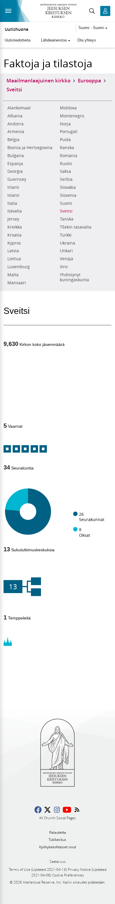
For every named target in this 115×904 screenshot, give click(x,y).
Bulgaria (15, 156)
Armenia (15, 132)
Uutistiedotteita (17, 40)
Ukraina (67, 243)
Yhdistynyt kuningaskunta (74, 277)
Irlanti (13, 187)
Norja (65, 124)
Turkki (66, 235)
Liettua (14, 259)
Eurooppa (89, 80)
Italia (12, 203)
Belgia (13, 140)
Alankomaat (19, 108)
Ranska (67, 148)
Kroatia (14, 235)
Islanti (13, 195)
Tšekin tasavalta (75, 227)
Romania (68, 156)
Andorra (15, 124)
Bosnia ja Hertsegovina (29, 148)
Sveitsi (66, 211)
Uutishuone (16, 29)
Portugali (69, 132)
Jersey (13, 219)
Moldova (68, 108)
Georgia (15, 171)
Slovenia (68, 195)
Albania (14, 116)
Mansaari (16, 283)
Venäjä (66, 259)
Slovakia (68, 187)
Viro (64, 267)
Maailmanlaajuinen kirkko (38, 80)
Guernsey (16, 179)
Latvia (13, 251)
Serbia (66, 179)
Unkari (66, 251)
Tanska (66, 219)
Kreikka (14, 227)
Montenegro (72, 116)
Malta (13, 275)
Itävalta (14, 211)
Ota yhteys (86, 40)
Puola (65, 140)
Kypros (14, 243)
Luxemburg (18, 267)
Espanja (15, 164)
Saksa (65, 171)
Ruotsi (66, 164)
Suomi (66, 203)
